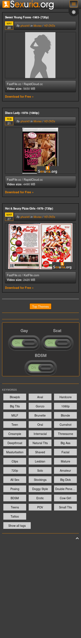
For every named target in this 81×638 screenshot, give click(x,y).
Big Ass (65, 443)
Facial (65, 452)
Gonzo (40, 406)
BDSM (15, 498)
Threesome (65, 434)
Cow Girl (65, 498)
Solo (40, 470)
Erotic (40, 498)
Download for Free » (19, 96)
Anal (40, 397)
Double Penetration (66, 489)
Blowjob (15, 397)
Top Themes (40, 306)
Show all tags (17, 525)
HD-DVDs (49, 26)
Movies (37, 26)
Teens (15, 507)
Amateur (65, 470)
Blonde (65, 415)
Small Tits (65, 507)
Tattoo (15, 516)
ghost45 (25, 26)
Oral (40, 424)
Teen (14, 424)
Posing (14, 489)
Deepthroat (14, 443)
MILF (14, 415)
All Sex (14, 480)
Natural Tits (40, 443)
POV (40, 507)
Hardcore (65, 397)
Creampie (14, 434)
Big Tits (15, 406)
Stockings (40, 480)
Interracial (40, 434)
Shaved (40, 452)
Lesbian (40, 461)
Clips (15, 461)
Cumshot (65, 424)
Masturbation (14, 452)
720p (14, 470)
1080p (65, 406)
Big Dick (65, 480)
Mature (65, 461)
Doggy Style (40, 489)
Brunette (40, 415)
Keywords (9, 390)
